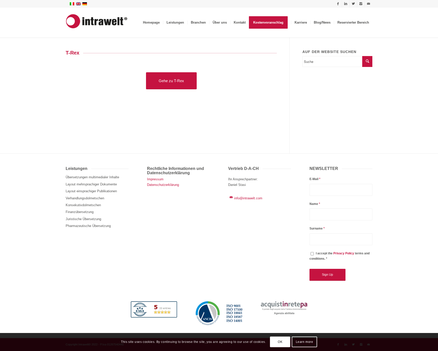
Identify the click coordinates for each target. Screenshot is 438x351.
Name (314, 204)
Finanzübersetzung (80, 212)
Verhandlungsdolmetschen (85, 198)
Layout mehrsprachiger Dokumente (91, 184)
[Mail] (368, 4)
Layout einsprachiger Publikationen (91, 191)
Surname (317, 228)
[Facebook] (338, 4)
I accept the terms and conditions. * (339, 256)
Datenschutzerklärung (163, 185)
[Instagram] (360, 4)
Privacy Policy (343, 253)
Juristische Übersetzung (83, 219)
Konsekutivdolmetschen (83, 205)
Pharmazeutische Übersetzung (88, 226)
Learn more (304, 342)
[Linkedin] (345, 4)
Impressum (155, 179)
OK (280, 342)
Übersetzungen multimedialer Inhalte (92, 177)
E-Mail (314, 179)
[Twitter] (353, 4)
